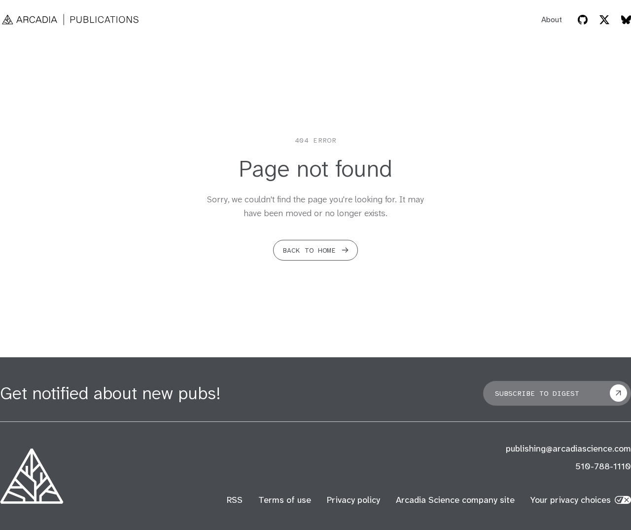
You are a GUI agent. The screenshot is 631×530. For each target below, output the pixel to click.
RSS (235, 500)
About (551, 20)
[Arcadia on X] (604, 20)
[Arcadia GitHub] (583, 20)
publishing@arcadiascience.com (568, 448)
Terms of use (284, 500)
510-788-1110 (603, 466)
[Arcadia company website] (32, 476)
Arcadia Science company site (455, 500)
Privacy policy (353, 500)
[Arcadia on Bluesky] (626, 20)
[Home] (71, 19)
